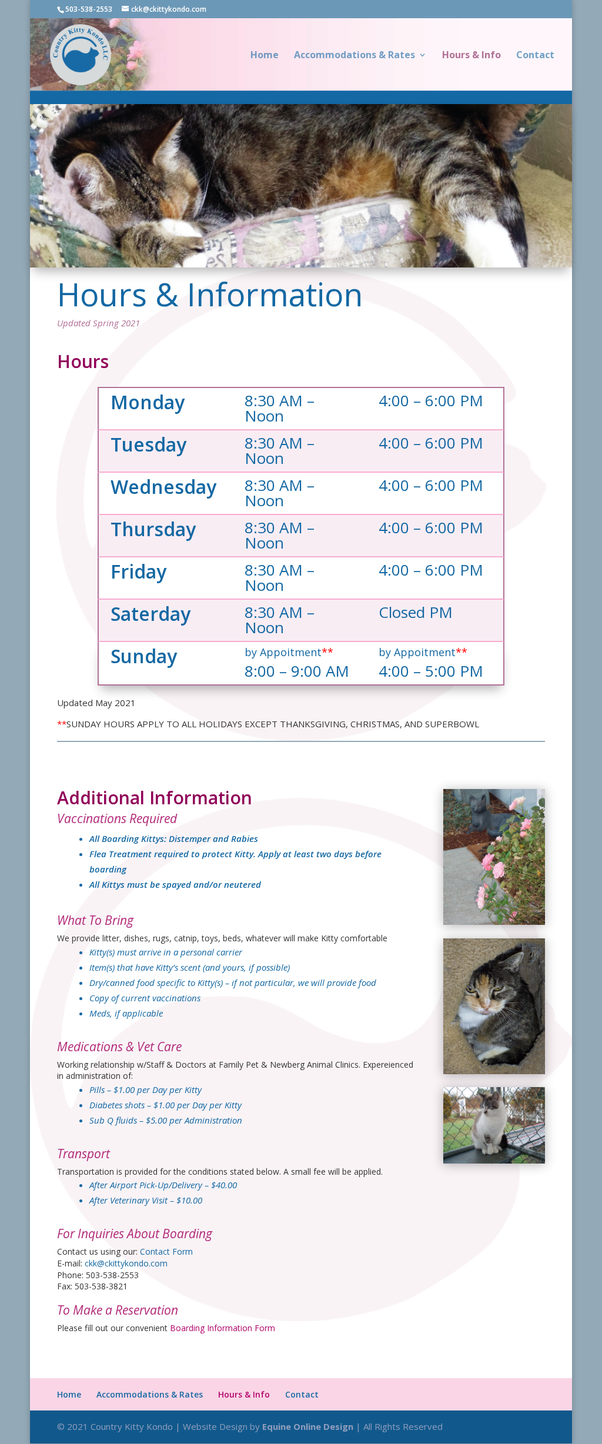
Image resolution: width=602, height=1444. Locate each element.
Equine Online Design (307, 1426)
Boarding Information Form (222, 1327)
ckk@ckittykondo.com (126, 1263)
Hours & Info (471, 56)
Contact (535, 56)
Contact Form (166, 1251)
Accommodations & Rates (354, 56)
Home (264, 56)
